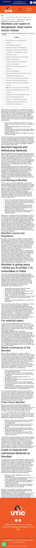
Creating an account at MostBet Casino (18, 94)
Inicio (3, 17)
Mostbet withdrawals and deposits (17, 80)
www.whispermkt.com (19, 542)
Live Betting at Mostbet (13, 45)
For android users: (11, 54)
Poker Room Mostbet (12, 59)
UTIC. (13, 540)
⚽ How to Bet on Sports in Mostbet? (17, 87)
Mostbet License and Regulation (16, 47)
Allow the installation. (12, 71)
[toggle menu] (19, 9)
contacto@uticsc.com (20, 2)
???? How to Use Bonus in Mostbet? (17, 78)
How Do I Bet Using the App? (15, 97)
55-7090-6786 (7, 2)
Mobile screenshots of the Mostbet (17, 57)
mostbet (3, 412)
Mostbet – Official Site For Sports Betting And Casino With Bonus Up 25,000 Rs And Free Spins (16, 102)
